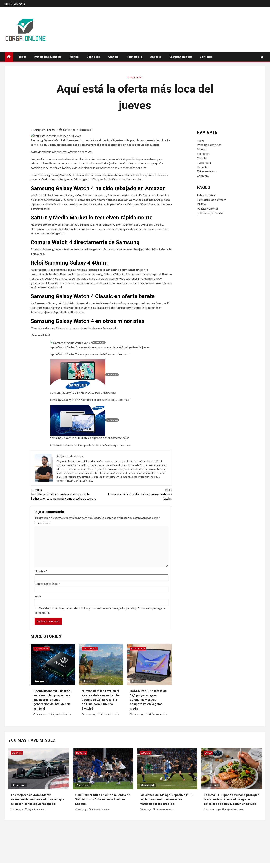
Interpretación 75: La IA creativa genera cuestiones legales (140, 494)
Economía (93, 57)
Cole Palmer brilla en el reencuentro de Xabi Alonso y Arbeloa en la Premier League (102, 799)
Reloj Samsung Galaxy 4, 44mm (113, 224)
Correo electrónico (47, 583)
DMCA (201, 204)
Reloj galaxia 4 (142, 249)
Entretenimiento (180, 57)
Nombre (41, 571)
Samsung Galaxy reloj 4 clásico (55, 303)
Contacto (206, 57)
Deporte (155, 57)
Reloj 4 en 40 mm (137, 204)
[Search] (262, 56)
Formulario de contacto (211, 199)
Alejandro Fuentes (45, 129)
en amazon (156, 283)
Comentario (43, 523)
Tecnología (134, 57)
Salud (208, 752)
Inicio (22, 57)
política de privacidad (210, 213)
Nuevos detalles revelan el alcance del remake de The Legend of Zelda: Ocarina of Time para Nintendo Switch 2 (101, 699)
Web (38, 596)
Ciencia (113, 57)
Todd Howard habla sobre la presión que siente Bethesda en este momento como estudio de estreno (63, 494)
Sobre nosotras (206, 195)
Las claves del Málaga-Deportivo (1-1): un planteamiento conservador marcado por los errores (166, 799)
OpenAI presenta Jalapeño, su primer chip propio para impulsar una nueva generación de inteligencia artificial (52, 699)
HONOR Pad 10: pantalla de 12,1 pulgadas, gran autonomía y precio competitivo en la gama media (148, 699)
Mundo (74, 57)
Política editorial (207, 208)
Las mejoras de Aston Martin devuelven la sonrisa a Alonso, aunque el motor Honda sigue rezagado (37, 799)
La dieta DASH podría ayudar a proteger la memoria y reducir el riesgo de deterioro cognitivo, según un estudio (231, 799)
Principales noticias (48, 57)
